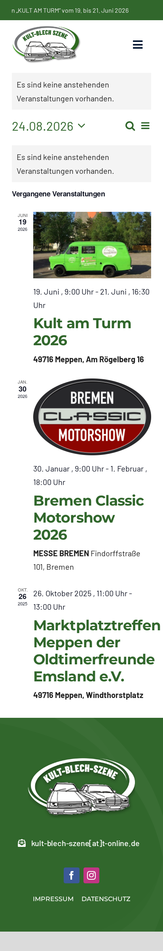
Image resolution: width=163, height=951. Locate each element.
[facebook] (72, 875)
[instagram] (91, 875)
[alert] (81, 163)
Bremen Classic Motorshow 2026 (88, 517)
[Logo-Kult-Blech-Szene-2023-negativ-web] (81, 762)
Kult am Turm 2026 (82, 331)
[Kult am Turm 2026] (92, 245)
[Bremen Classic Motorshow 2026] (92, 416)
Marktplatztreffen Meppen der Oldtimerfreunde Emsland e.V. (97, 650)
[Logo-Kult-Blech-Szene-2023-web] (47, 29)
